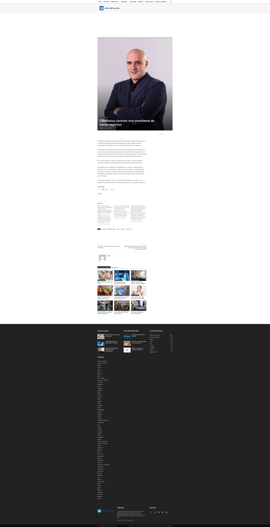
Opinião (99, 445)
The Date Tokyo (149, 1)
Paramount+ (100, 447)
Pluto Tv (99, 452)
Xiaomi (99, 498)
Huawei (99, 416)
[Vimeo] (158, 512)
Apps (99, 1)
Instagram (99, 418)
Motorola (99, 433)
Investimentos (100, 422)
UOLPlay (99, 490)
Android (99, 367)
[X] (102, 134)
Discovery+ (100, 382)
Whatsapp (99, 496)
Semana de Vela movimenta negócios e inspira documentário (112, 350)
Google (99, 407)
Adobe (98, 365)
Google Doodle (100, 409)
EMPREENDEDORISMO (111, 229)
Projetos (140, 1)
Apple (98, 369)
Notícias (106, 1)
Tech (98, 477)
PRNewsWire (100, 456)
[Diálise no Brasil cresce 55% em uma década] (105, 275)
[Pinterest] (105, 134)
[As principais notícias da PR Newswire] (127, 336)
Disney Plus (100, 384)
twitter (99, 488)
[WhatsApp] (108, 134)
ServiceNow (133, 1)
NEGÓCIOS (123, 229)
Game (98, 403)
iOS (98, 424)
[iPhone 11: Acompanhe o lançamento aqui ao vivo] (127, 350)
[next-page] (100, 316)
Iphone (99, 426)
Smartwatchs (100, 471)
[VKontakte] (162, 512)
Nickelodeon (100, 437)
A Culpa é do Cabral (102, 363)
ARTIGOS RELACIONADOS (104, 267)
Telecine (99, 479)
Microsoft (99, 431)
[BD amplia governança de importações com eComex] (122, 275)
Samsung (99, 462)
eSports (99, 393)
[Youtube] (166, 512)
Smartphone (114, 1)
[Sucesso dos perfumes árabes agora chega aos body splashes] (138, 290)
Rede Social (100, 460)
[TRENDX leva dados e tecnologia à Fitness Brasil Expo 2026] (105, 305)
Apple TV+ (99, 374)
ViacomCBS (100, 494)
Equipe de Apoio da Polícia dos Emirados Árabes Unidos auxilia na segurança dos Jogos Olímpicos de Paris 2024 (135, 248)
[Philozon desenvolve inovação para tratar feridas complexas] (122, 290)
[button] (171, 1)
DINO (102, 128)
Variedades (100, 492)
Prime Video (100, 454)
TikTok (98, 483)
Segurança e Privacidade (103, 464)
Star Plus (99, 473)
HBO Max (99, 414)
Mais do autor (114, 267)
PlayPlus (99, 450)
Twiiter (99, 485)
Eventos (99, 395)
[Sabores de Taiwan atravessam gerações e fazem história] (105, 290)
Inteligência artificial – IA (103, 420)
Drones (99, 386)
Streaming (124, 1)
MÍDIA (118, 229)
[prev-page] (98, 316)
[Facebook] (98, 134)
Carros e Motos (101, 378)
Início (98, 35)
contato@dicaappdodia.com (127, 520)
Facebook (99, 397)
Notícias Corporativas (105, 35)
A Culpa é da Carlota (102, 361)
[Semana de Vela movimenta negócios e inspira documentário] (138, 275)
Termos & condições (160, 1)
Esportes (99, 390)
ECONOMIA (104, 229)
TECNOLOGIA (128, 229)
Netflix (98, 435)
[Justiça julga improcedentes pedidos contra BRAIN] (138, 305)
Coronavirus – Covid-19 (102, 380)
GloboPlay (99, 405)
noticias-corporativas (102, 443)
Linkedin (99, 428)
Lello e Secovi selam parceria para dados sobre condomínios (108, 247)
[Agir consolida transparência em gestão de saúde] (122, 305)
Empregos (99, 388)
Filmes (98, 399)
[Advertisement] (135, 24)
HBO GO (99, 412)
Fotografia (99, 401)
